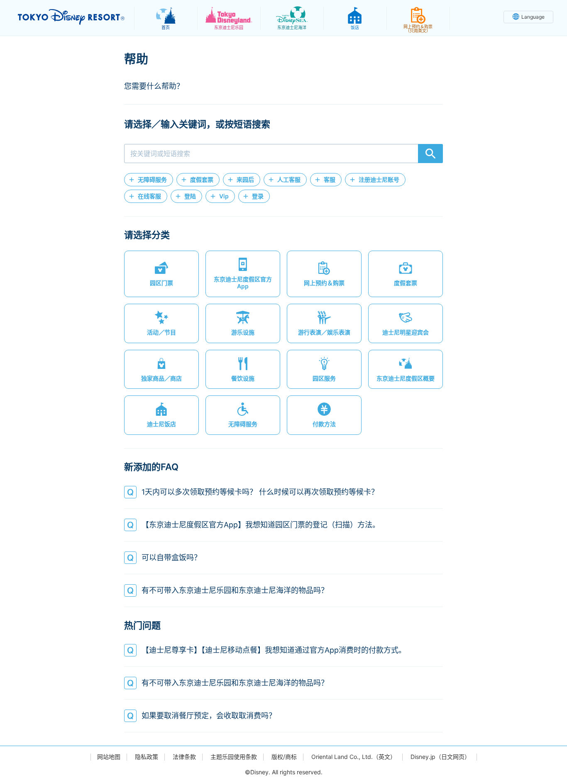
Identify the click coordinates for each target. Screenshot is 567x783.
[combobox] (283, 153)
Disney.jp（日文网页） (440, 757)
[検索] (430, 153)
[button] (148, 179)
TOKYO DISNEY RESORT (71, 17)
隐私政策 (146, 757)
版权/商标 (284, 757)
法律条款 (184, 757)
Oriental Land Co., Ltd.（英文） (353, 757)
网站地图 (108, 757)
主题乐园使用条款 (233, 757)
